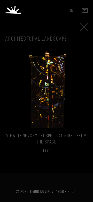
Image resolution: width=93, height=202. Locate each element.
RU (71, 10)
